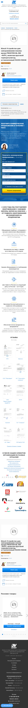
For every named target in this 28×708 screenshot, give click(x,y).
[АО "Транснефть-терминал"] (20, 370)
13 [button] (24, 634)
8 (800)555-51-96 (13, 11)
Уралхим (7, 422)
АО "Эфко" (7, 442)
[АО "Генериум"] (20, 414)
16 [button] (15, 636)
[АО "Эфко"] (7, 434)
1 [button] (2, 634)
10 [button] (18, 634)
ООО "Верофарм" (7, 378)
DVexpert (14, 646)
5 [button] (9, 634)
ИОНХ (20, 399)
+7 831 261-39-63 (19, 687)
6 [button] (11, 634)
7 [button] (13, 634)
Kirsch (10, 68)
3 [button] (6, 634)
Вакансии (14, 667)
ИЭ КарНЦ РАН (20, 442)
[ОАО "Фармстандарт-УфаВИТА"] (7, 391)
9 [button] (16, 634)
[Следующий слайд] (27, 615)
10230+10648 (6, 66)
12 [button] (22, 634)
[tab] (10, 104)
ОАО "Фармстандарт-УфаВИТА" (7, 401)
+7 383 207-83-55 (17, 690)
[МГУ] (7, 350)
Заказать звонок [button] (14, 18)
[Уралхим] (7, 414)
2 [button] (4, 634)
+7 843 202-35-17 (16, 685)
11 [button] (20, 634)
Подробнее (13, 629)
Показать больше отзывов (14, 446)
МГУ (7, 358)
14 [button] (25, 634)
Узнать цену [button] (14, 80)
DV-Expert (14, 2)
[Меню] (2, 2)
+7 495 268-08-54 (16, 678)
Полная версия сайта (14, 703)
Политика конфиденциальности (14, 672)
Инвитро (20, 358)
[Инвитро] (20, 350)
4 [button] (8, 634)
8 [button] (15, 634)
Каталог (14, 658)
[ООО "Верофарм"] (7, 370)
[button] (14, 75)
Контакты (14, 669)
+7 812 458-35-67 (19, 680)
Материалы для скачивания (14, 660)
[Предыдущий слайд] (1, 615)
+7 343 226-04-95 (18, 683)
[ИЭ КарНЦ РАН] (20, 434)
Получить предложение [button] (14, 626)
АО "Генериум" (21, 422)
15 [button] (13, 636)
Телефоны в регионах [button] (14, 13)
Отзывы (14, 665)
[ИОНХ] (20, 391)
